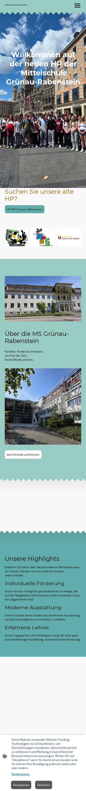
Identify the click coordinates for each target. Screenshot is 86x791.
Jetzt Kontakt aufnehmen (23, 455)
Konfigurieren (20, 774)
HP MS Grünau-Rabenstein (24, 209)
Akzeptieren (21, 785)
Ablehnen (43, 785)
